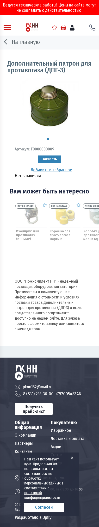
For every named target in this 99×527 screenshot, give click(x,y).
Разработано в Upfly (33, 517)
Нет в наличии (28, 175)
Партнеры (24, 443)
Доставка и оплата (67, 438)
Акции (56, 446)
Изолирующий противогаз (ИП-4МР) (27, 235)
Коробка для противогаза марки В (60, 235)
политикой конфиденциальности (42, 495)
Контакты (23, 451)
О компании (25, 435)
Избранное (61, 430)
